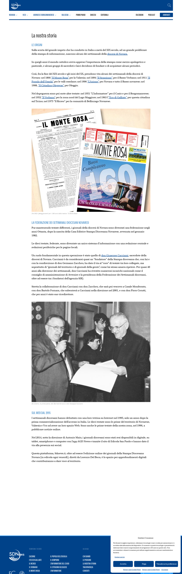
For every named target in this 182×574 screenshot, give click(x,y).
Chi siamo (164, 570)
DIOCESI (93, 15)
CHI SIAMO (86, 556)
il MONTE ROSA (34, 570)
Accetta (123, 564)
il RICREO (32, 563)
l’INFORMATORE (55, 570)
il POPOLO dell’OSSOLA (58, 556)
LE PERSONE (87, 560)
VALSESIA (65, 15)
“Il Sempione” (105, 77)
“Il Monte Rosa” (60, 77)
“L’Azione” (93, 81)
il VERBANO (33, 567)
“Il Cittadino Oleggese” (51, 85)
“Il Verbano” (48, 97)
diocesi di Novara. (117, 53)
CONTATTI (86, 570)
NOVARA (12, 15)
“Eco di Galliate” (117, 97)
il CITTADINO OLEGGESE (58, 567)
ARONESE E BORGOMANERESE (43, 15)
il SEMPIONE (54, 560)
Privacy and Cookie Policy (132, 570)
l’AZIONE (32, 556)
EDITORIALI (104, 15)
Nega (144, 564)
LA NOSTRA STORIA (89, 563)
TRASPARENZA (88, 567)
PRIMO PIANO (80, 15)
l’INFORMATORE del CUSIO (59, 563)
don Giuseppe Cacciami (114, 255)
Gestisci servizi (120, 557)
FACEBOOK (139, 15)
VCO (24, 15)
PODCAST (151, 15)
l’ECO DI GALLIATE (35, 560)
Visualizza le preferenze (167, 564)
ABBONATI (166, 15)
